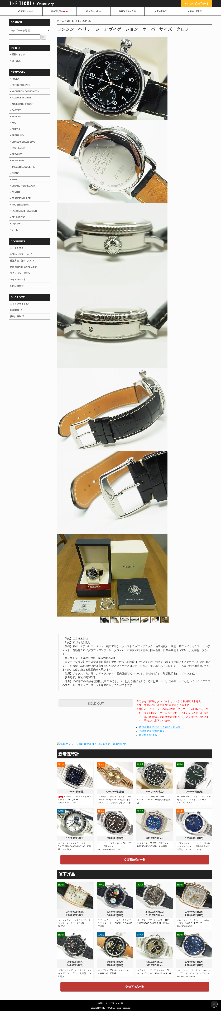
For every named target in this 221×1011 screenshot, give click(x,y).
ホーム (60, 20)
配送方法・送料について (22, 260)
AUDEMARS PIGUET (22, 104)
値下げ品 (60, 11)
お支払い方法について (21, 254)
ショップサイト (18, 304)
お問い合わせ (16, 285)
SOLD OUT (96, 703)
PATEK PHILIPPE (21, 85)
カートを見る (16, 248)
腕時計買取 (194, 11)
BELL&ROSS (18, 217)
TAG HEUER (18, 148)
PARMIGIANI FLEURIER (24, 211)
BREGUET (17, 154)
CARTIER (16, 110)
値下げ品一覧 (136, 986)
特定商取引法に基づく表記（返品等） (161, 727)
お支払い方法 (94, 11)
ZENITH (16, 192)
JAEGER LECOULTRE (23, 167)
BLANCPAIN (18, 160)
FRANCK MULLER (21, 198)
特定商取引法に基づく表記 (23, 267)
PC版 (111, 1003)
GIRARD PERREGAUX (23, 185)
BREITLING (18, 135)
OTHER (71, 20)
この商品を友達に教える (153, 730)
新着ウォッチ (26, 11)
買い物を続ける (148, 734)
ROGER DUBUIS (20, 204)
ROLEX (15, 79)
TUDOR (15, 173)
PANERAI (16, 116)
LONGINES (84, 20)
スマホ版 (119, 1003)
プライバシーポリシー (21, 273)
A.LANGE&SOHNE (21, 97)
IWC (14, 123)
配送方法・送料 (128, 11)
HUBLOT (16, 179)
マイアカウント (18, 279)
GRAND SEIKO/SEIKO (23, 142)
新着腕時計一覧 (135, 859)
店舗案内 (160, 11)
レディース (17, 223)
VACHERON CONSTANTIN (25, 91)
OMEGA (16, 129)
